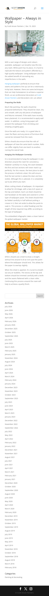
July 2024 (8, 365)
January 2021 (10, 479)
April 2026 (9, 317)
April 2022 (9, 439)
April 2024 (9, 373)
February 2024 (10, 380)
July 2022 (8, 431)
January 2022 (10, 446)
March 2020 (9, 508)
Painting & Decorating (13, 577)
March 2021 (9, 472)
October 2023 (10, 395)
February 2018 (10, 567)
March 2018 (9, 564)
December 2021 (11, 450)
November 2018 (11, 549)
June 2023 (9, 406)
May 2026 (8, 314)
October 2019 (10, 523)
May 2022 (8, 435)
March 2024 (9, 376)
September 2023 (11, 398)
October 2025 (10, 332)
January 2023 (10, 417)
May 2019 (8, 542)
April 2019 (9, 545)
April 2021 (9, 468)
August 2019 (10, 531)
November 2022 (11, 424)
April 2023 (9, 409)
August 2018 (10, 560)
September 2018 (11, 556)
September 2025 (11, 336)
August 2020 (10, 494)
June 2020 (9, 498)
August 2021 (10, 457)
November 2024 (11, 358)
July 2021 (8, 461)
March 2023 (9, 413)
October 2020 (10, 486)
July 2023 (8, 402)
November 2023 (11, 391)
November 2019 (11, 520)
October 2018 (10, 553)
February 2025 (10, 351)
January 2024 (10, 384)
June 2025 (9, 343)
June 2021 (9, 464)
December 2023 (11, 387)
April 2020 (9, 505)
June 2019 (9, 538)
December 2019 (11, 516)
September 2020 (11, 490)
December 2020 (11, 483)
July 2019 (8, 534)
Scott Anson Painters (15, 26)
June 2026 (9, 310)
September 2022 (11, 428)
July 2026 (8, 306)
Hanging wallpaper (12, 84)
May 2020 (8, 501)
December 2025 (11, 328)
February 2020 (10, 512)
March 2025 (9, 347)
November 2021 (11, 453)
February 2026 (10, 321)
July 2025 (8, 340)
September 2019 (11, 527)
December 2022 (11, 420)
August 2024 (10, 362)
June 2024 (9, 369)
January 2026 (10, 325)
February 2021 (10, 475)
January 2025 (10, 354)
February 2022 (10, 442)
